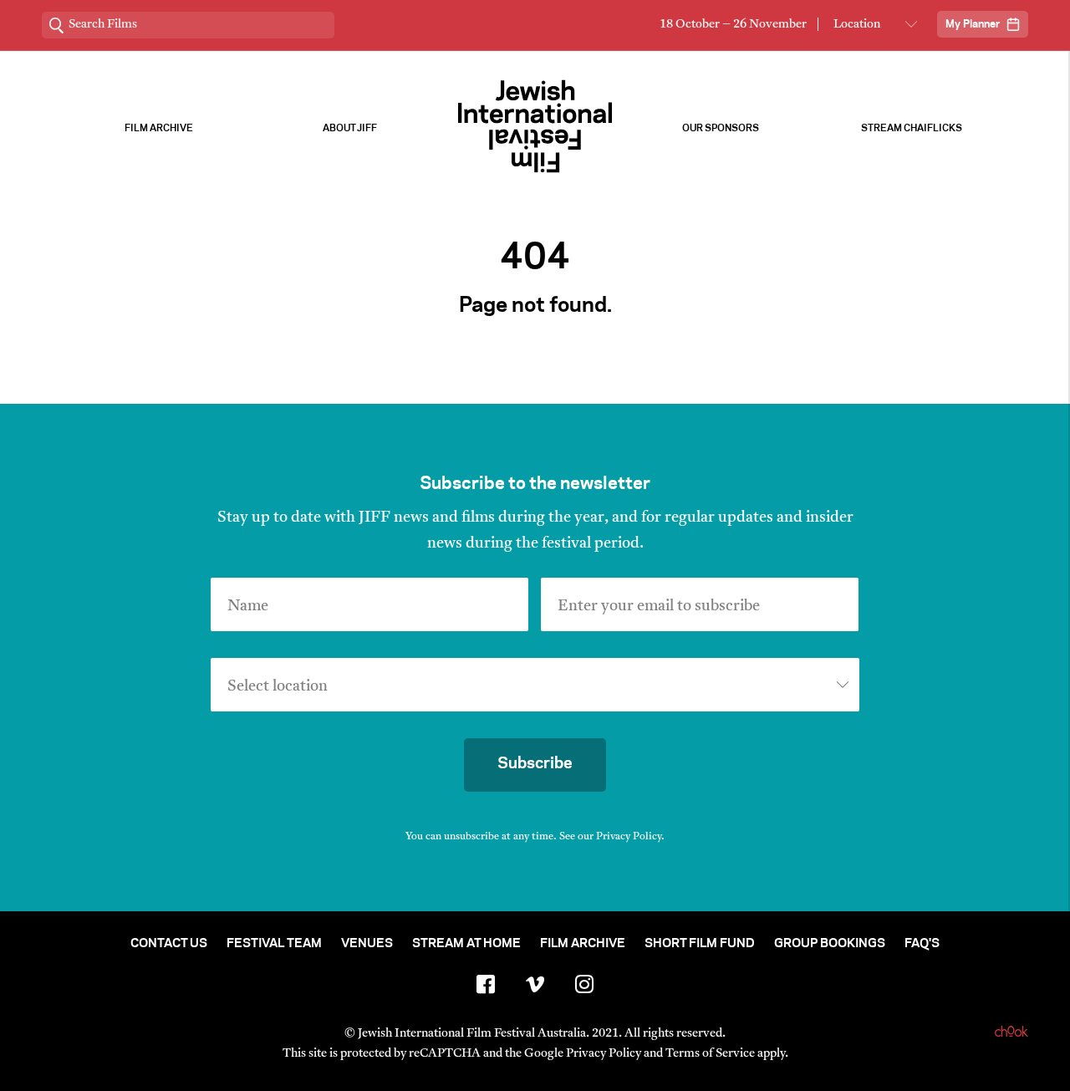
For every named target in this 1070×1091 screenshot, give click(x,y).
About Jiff (350, 128)
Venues (367, 944)
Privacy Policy (628, 837)
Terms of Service (710, 1054)
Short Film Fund (700, 944)
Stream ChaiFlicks (911, 128)
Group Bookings (829, 944)
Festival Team (274, 944)
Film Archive (159, 128)
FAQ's (922, 944)
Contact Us (168, 944)
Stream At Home (466, 944)
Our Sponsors (720, 128)
